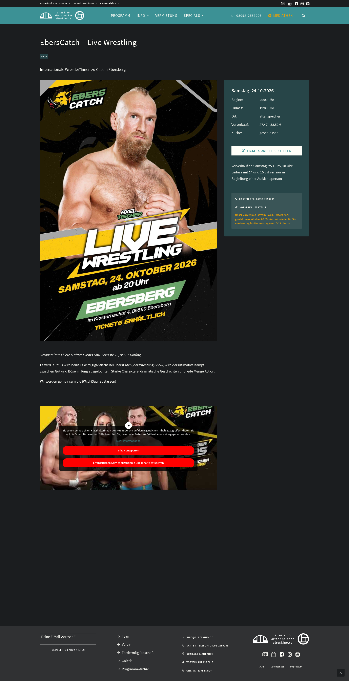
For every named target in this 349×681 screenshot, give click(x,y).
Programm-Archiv (135, 669)
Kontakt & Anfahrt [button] (199, 653)
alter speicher (270, 116)
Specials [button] (192, 15)
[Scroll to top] (341, 672)
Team (126, 636)
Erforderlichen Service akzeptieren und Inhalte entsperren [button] (128, 463)
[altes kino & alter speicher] (62, 15)
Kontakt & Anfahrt (84, 3)
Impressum (296, 666)
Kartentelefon (108, 3)
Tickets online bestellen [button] (269, 151)
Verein (126, 644)
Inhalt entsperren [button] (128, 450)
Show (44, 56)
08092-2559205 (249, 15)
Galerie (127, 660)
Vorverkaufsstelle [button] (253, 207)
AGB (262, 666)
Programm (120, 15)
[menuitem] (54, 3)
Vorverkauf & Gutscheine (53, 3)
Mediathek (283, 15)
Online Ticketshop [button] (199, 670)
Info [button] (141, 15)
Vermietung (166, 15)
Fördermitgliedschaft (138, 652)
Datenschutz (277, 666)
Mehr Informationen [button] (128, 441)
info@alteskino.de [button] (199, 637)
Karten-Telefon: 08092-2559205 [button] (207, 645)
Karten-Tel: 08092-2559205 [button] (256, 198)
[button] (283, 3)
